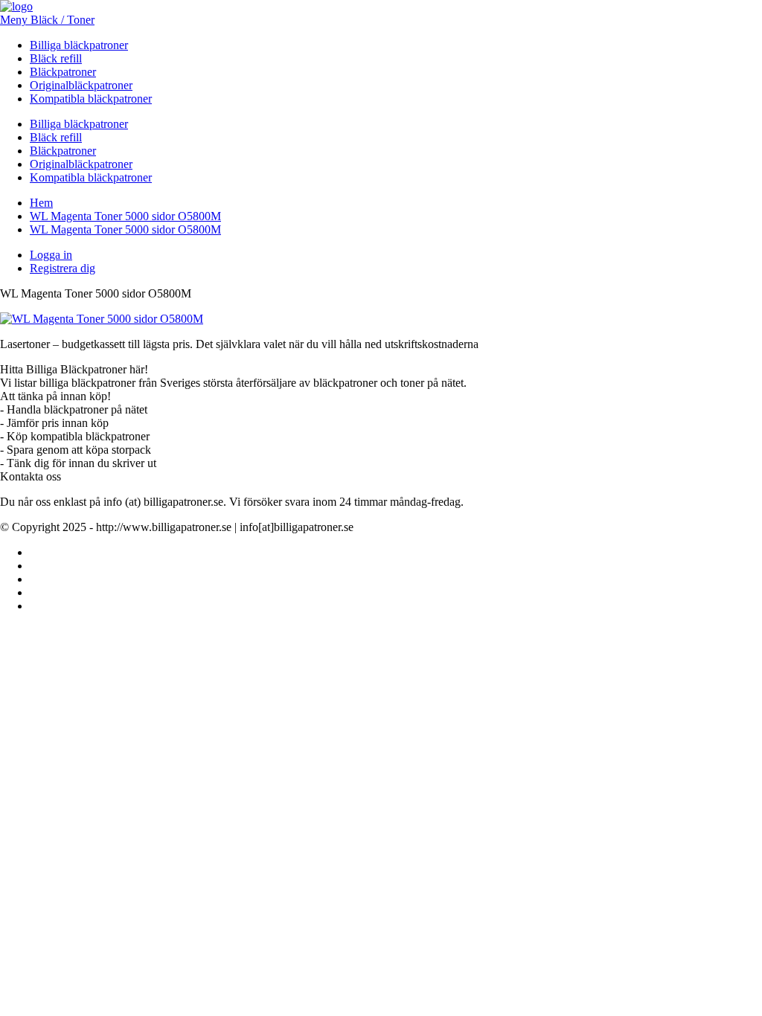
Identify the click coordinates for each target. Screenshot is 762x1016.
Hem (41, 202)
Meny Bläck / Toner (47, 19)
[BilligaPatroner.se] (16, 6)
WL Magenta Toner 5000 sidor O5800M (125, 216)
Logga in (51, 254)
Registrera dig (62, 268)
